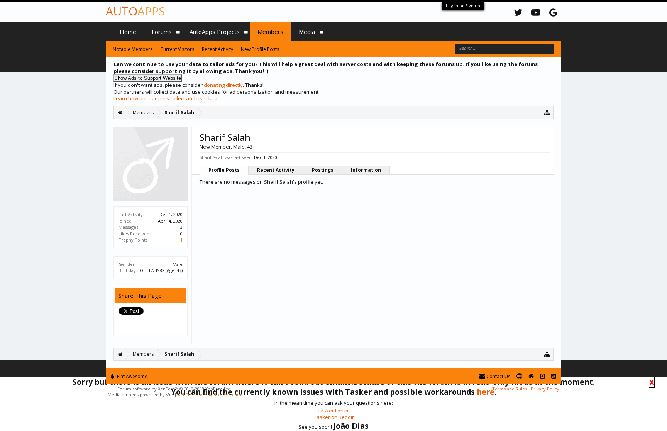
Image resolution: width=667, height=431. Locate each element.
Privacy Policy (545, 389)
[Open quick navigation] (547, 112)
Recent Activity (276, 170)
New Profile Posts (260, 49)
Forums (162, 31)
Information (366, 170)
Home (128, 31)
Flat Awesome (131, 376)
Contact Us (497, 376)
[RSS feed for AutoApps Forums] (553, 376)
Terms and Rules (509, 389)
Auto (135, 11)
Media (307, 31)
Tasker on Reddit (334, 417)
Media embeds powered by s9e (140, 394)
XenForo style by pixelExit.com (209, 394)
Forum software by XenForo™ (174, 389)
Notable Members (132, 49)
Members (270, 31)
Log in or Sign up (463, 5)
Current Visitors (177, 49)
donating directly (223, 84)
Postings (323, 170)
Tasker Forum (334, 410)
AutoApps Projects (215, 31)
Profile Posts (224, 170)
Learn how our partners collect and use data (165, 98)
